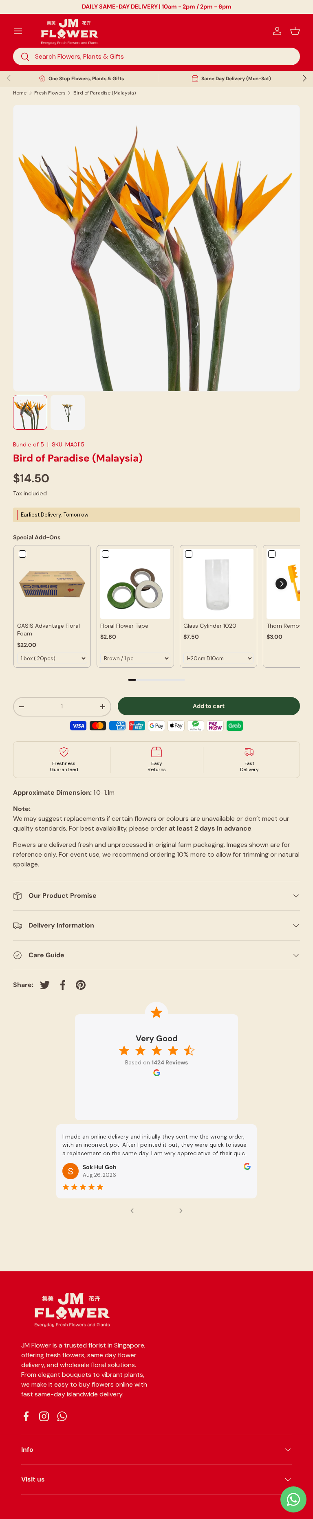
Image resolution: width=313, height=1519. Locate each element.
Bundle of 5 (28, 444)
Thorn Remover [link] (287, 625)
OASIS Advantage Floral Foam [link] (48, 629)
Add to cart (209, 706)
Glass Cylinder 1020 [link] (209, 625)
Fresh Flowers (50, 92)
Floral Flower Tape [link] (124, 625)
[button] (295, 31)
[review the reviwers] (247, 1168)
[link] (52, 584)
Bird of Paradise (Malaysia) (104, 92)
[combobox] (156, 56)
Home (19, 92)
